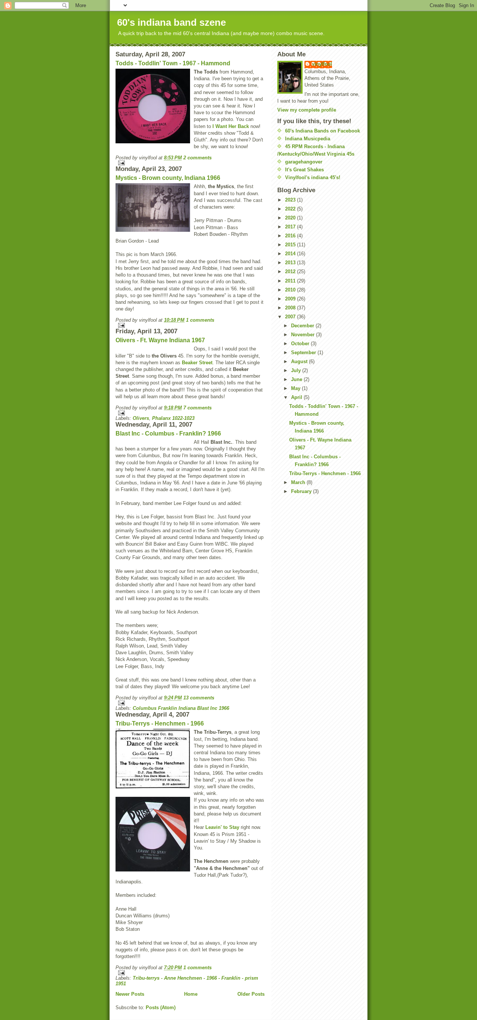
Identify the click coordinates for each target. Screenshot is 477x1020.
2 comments (197, 157)
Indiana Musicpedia (307, 138)
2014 (291, 253)
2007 (291, 316)
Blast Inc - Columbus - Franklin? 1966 (168, 433)
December (303, 325)
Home (191, 994)
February (302, 491)
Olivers (141, 418)
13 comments (198, 698)
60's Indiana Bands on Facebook (322, 131)
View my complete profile (306, 110)
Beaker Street (197, 362)
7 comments (197, 408)
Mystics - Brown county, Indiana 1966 (168, 178)
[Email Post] (190, 162)
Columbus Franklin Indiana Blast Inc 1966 (181, 708)
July (296, 370)
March (299, 482)
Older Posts (251, 994)
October (301, 343)
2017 (291, 227)
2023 (291, 200)
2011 (291, 281)
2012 (291, 271)
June (297, 379)
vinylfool (322, 64)
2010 (291, 290)
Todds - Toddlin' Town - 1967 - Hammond (173, 63)
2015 (291, 244)
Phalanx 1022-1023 (173, 418)
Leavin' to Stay (222, 827)
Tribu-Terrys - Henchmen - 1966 (160, 723)
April (297, 397)
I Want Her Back (230, 126)
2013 (291, 262)
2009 (291, 299)
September (304, 352)
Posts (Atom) (161, 1007)
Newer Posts (130, 994)
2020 (291, 218)
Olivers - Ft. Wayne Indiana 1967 (160, 340)
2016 (291, 235)
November (303, 334)
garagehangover (303, 162)
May (296, 388)
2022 (291, 209)
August (300, 361)
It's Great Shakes (304, 169)
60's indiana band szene (171, 22)
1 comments (200, 320)
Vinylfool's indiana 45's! (312, 177)
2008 (291, 308)
